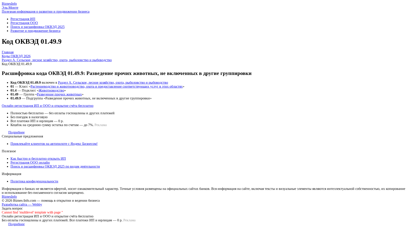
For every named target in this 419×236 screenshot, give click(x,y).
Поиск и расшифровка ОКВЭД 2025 (37, 27)
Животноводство (51, 90)
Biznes (9, 3)
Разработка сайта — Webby (22, 204)
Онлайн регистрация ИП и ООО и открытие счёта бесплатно (47, 106)
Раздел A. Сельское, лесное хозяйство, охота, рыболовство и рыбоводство (113, 82)
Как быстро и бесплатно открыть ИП (38, 158)
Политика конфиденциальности (34, 181)
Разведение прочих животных (59, 94)
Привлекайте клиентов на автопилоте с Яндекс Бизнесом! (54, 144)
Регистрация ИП (22, 19)
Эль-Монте (10, 7)
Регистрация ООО (24, 23)
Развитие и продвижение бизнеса (35, 31)
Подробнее (16, 132)
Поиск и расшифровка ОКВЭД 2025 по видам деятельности (55, 166)
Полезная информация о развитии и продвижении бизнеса (45, 11)
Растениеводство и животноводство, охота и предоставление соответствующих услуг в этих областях (107, 86)
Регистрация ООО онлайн (30, 162)
